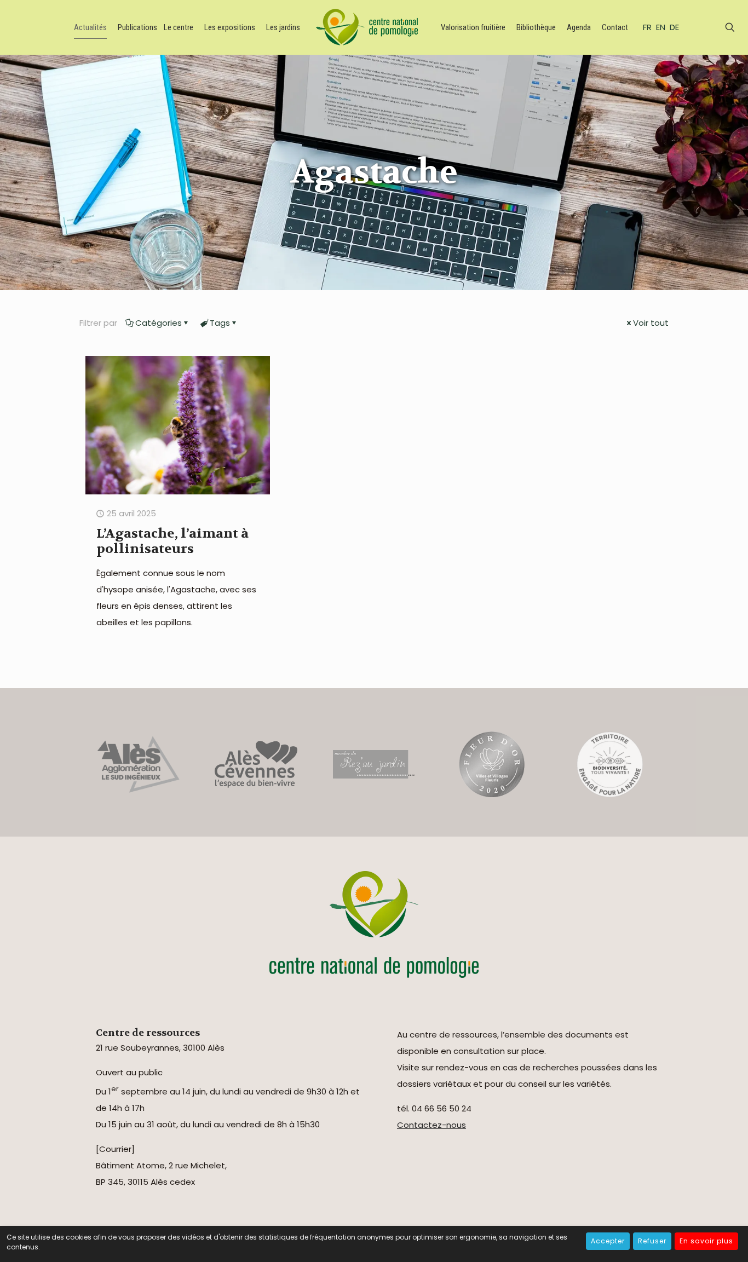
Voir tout (651, 323)
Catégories (158, 323)
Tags (220, 323)
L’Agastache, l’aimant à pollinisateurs (172, 541)
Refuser (652, 1241)
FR (647, 27)
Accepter (608, 1241)
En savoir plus (706, 1241)
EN (660, 27)
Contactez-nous (431, 1125)
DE (674, 27)
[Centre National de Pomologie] (369, 27)
